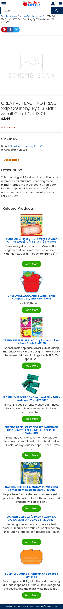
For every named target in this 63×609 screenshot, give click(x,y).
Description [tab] (11, 160)
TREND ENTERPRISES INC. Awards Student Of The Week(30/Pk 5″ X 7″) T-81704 (31, 240)
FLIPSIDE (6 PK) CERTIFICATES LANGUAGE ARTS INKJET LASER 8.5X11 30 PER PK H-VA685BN (31, 430)
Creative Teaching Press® (31, 16)
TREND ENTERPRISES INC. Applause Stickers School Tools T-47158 (31, 341)
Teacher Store (8, 16)
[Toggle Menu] (3, 3)
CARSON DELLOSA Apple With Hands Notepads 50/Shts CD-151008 (31, 297)
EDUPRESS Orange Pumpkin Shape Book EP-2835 (31, 575)
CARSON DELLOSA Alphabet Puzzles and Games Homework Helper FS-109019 (31, 488)
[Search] (56, 10)
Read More (31, 264)
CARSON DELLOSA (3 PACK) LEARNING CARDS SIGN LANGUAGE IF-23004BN (31, 518)
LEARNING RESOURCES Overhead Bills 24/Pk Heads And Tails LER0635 (31, 398)
